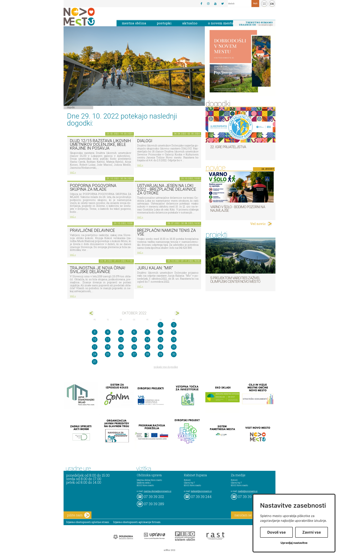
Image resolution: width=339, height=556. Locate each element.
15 (160, 339)
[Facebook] (201, 3)
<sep (91, 313)
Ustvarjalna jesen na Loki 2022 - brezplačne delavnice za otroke (166, 189)
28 (147, 354)
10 (94, 339)
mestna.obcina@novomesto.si (157, 491)
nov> (177, 313)
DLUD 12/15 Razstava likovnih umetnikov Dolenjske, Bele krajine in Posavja (100, 144)
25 (107, 354)
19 (121, 347)
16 (173, 339)
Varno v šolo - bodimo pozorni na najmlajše (237, 209)
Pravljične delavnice (92, 230)
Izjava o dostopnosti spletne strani (87, 522)
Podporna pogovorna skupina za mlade (93, 187)
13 (134, 339)
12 (121, 339)
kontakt (264, 4)
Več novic (258, 224)
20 (134, 347)
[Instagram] (208, 3)
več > (73, 172)
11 (107, 339)
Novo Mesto (87, 17)
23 (173, 347)
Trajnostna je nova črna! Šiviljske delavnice (97, 270)
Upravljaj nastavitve (294, 543)
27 (134, 354)
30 (173, 354)
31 (94, 361)
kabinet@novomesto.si (201, 491)
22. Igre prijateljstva (228, 147)
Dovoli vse (276, 532)
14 (147, 339)
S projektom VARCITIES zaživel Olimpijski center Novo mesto (235, 280)
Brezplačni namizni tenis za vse (166, 232)
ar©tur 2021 (169, 550)
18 (107, 347)
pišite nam (75, 515)
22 (160, 347)
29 (160, 354)
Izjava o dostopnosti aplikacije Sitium (137, 522)
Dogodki (71, 107)
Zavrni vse (311, 532)
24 (94, 354)
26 (121, 354)
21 (147, 347)
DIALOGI (144, 140)
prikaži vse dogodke (166, 366)
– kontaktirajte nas (256, 24)
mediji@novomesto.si (247, 491)
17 (94, 347)
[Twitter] (222, 3)
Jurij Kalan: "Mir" (155, 268)
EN (272, 3)
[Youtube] (215, 3)
